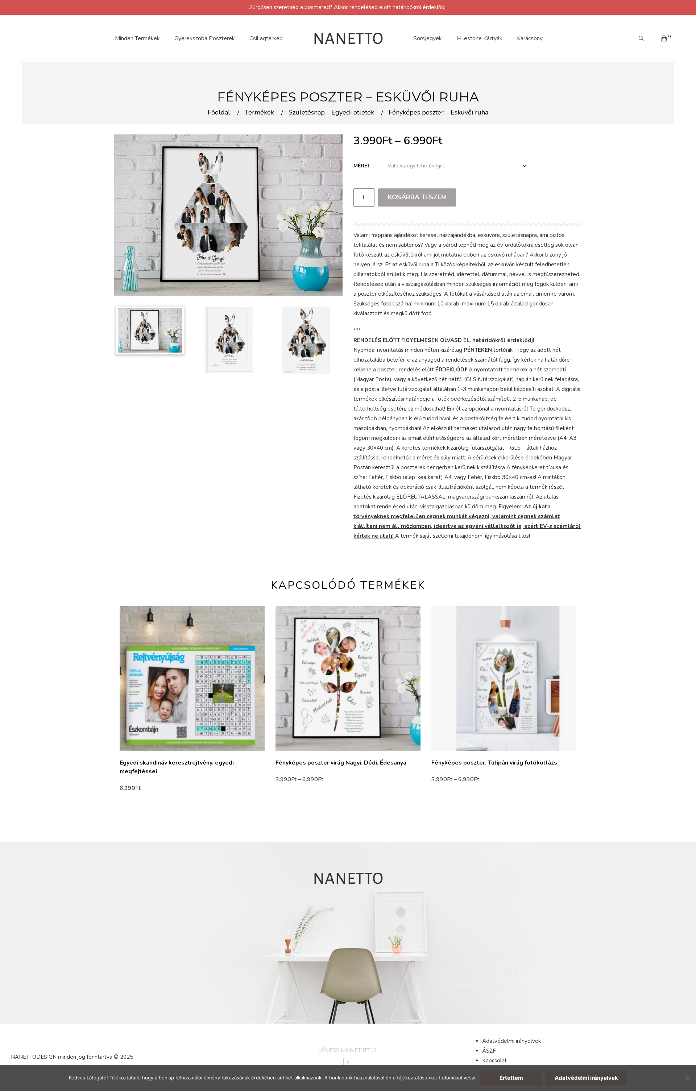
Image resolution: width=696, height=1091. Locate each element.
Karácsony (530, 38)
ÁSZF (489, 1050)
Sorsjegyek (427, 38)
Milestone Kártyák (479, 38)
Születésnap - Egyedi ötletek (331, 113)
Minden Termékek (137, 38)
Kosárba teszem (417, 197)
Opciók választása (145, 788)
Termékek (259, 113)
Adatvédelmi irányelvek (511, 1041)
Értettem (511, 1077)
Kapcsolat (494, 1060)
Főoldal (219, 113)
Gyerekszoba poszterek (204, 38)
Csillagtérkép (266, 38)
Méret (361, 165)
